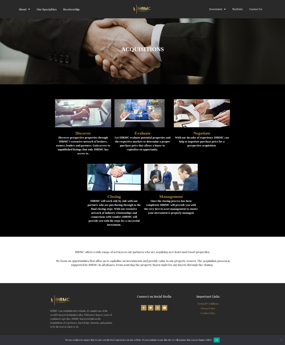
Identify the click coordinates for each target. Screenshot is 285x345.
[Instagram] (157, 307)
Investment (215, 9)
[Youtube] (164, 307)
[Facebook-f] (143, 307)
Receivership (71, 9)
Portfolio (237, 9)
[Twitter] (150, 307)
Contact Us (255, 9)
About (23, 9)
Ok (216, 340)
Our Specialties (47, 9)
